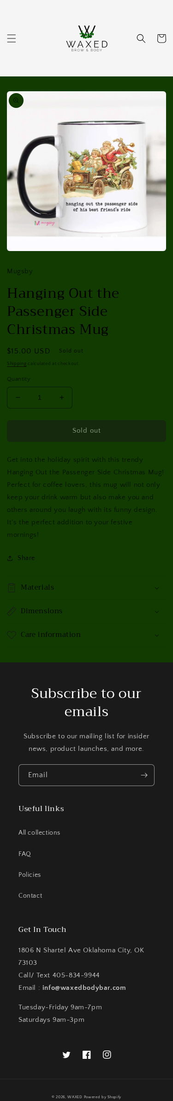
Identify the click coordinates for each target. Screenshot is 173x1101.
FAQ (24, 854)
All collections (39, 833)
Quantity (18, 379)
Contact (30, 896)
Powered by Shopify (103, 1097)
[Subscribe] (144, 775)
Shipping (17, 363)
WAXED (75, 1097)
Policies (29, 875)
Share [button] (26, 558)
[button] (11, 38)
